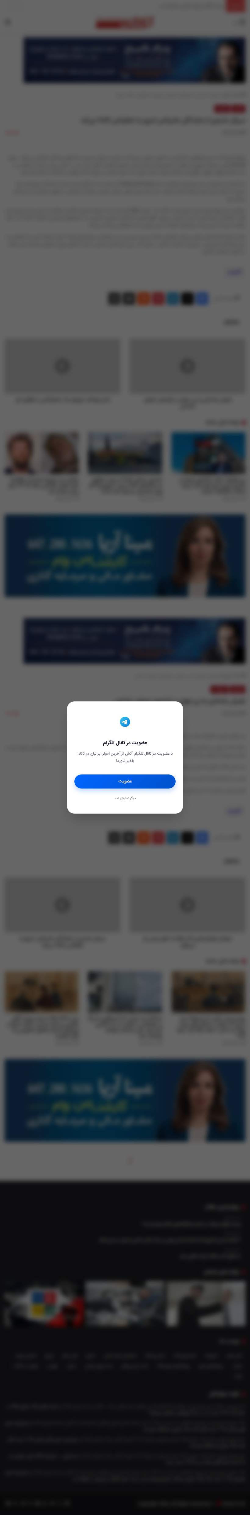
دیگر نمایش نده (125, 798)
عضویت (125, 781)
